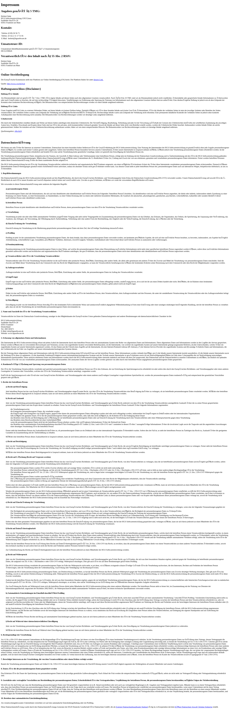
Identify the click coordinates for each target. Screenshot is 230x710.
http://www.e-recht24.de (16, 84)
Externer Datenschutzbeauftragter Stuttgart (132, 707)
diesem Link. (98, 80)
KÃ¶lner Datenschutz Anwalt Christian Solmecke (193, 707)
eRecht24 (18, 131)
